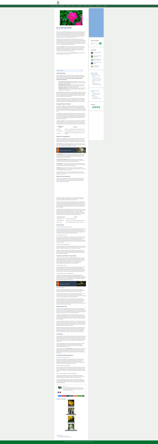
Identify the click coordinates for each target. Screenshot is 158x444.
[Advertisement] (87, 2)
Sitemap (92, 441)
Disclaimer (89, 441)
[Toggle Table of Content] (81, 70)
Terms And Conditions (84, 441)
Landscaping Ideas (59, 435)
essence (59, 44)
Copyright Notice (73, 441)
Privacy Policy (78, 441)
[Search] (100, 43)
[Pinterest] (60, 392)
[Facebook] (58, 392)
